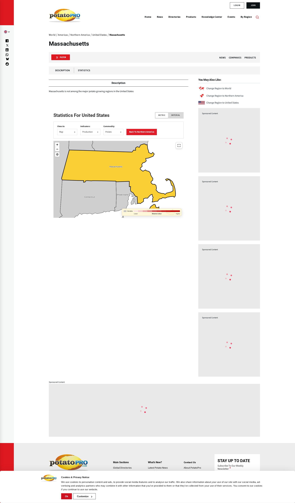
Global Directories (122, 467)
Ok (66, 496)
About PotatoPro (192, 467)
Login (237, 5)
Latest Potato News (158, 467)
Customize (82, 496)
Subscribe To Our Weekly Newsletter (230, 467)
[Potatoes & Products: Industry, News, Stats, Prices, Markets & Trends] (65, 17)
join (253, 5)
